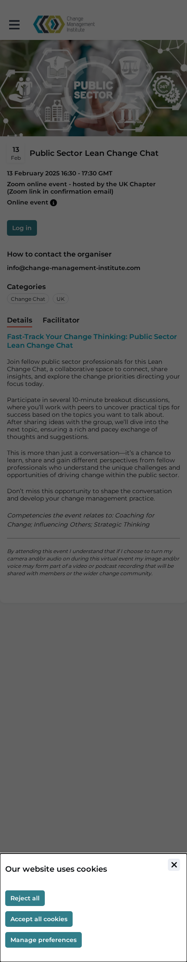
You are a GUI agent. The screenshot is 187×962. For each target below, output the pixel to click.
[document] (93, 907)
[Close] (174, 865)
